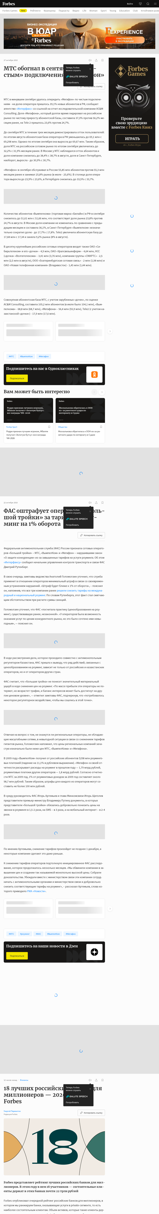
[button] (155, 3)
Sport (104, 10)
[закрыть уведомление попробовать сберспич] (90, 68)
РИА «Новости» (36, 866)
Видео (76, 10)
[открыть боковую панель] (140, 3)
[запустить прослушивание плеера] (90, 60)
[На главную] (8, 3)
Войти (130, 3)
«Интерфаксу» (12, 537)
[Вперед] (109, 306)
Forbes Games (13, 10)
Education (124, 10)
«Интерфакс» (24, 108)
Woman (93, 10)
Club (135, 10)
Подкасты (64, 10)
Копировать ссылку (93, 86)
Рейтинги (35, 10)
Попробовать (72, 82)
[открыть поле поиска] (147, 3)
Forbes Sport (11, 402)
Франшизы (50, 10)
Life (84, 10)
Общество (62, 402)
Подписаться (17, 353)
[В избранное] (49, 402)
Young (113, 10)
